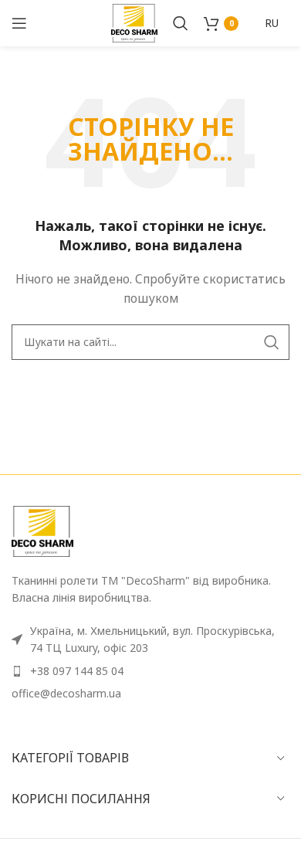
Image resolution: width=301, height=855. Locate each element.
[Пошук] (180, 23)
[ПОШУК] (271, 342)
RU (272, 22)
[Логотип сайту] (134, 22)
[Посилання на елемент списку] (150, 671)
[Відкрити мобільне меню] (19, 23)
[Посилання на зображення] (42, 530)
